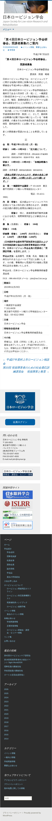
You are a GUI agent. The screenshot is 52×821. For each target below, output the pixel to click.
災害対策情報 (12, 626)
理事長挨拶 (11, 556)
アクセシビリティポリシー (15, 780)
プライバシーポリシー (13, 784)
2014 (6, 739)
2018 (6, 722)
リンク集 (8, 637)
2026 (6, 689)
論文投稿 (10, 569)
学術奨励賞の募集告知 (13, 671)
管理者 (12, 50)
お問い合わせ (9, 641)
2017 (6, 726)
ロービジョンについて (13, 585)
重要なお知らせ (10, 766)
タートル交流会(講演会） (14, 675)
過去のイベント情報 (15, 614)
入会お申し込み (10, 581)
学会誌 (9, 573)
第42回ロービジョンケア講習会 (17, 655)
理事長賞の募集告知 (12, 666)
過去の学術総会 (13, 577)
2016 (6, 730)
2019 (6, 718)
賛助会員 (10, 565)
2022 (6, 706)
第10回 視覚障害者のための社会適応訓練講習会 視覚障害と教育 (26, 369)
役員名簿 (10, 560)
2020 (6, 714)
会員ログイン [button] (20, 422)
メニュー (7, 29)
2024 (6, 697)
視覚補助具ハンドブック (17, 602)
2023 (6, 702)
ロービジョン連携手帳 (16, 607)
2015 (6, 735)
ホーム (7, 545)
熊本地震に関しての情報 (14, 788)
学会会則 (10, 552)
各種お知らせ (9, 618)
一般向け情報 (9, 757)
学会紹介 (8, 549)
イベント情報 (28, 47)
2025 (6, 693)
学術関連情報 (12, 622)
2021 (6, 710)
